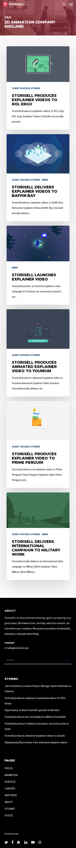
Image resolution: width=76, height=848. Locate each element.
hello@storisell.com (18, 648)
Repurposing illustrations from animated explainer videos (36, 742)
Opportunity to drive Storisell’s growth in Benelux (32, 710)
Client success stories (26, 88)
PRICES (9, 768)
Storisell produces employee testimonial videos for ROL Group (35, 700)
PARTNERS (11, 795)
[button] (71, 4)
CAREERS (10, 788)
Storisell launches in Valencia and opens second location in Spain (37, 726)
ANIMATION (11, 775)
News (45, 179)
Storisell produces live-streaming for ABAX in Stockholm (35, 716)
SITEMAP (10, 808)
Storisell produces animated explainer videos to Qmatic (35, 735)
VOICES (9, 815)
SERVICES (10, 781)
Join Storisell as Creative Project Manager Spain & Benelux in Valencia (38, 688)
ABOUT (9, 802)
